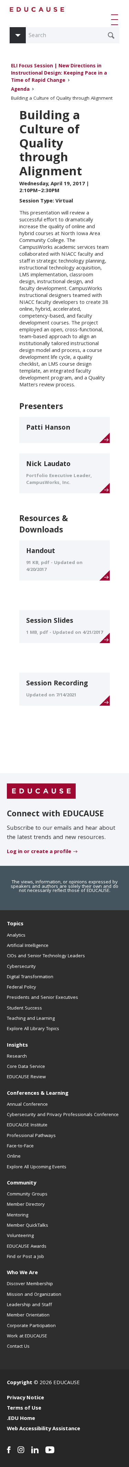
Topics (15, 924)
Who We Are (22, 1273)
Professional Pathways (31, 1136)
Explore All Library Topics (33, 1029)
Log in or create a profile (39, 852)
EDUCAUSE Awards (26, 1246)
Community (21, 1183)
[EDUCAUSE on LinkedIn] (35, 1449)
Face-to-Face (20, 1146)
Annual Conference (27, 1104)
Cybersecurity (21, 967)
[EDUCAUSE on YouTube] (50, 1449)
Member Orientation (28, 1315)
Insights (17, 1045)
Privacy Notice (25, 1398)
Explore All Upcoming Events (36, 1167)
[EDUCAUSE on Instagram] (21, 1449)
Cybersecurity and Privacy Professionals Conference (63, 1115)
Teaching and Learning (31, 1019)
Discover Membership (30, 1284)
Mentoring (17, 1215)
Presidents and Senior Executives (42, 998)
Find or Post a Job (25, 1257)
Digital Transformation (30, 977)
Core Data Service (26, 1067)
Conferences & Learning (37, 1093)
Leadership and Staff (29, 1305)
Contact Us (18, 1346)
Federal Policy (21, 987)
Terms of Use (24, 1408)
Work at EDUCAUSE (27, 1336)
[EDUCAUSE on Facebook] (9, 1449)
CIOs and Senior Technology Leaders (46, 956)
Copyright (19, 1383)
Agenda (20, 90)
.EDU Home (21, 1418)
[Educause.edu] (41, 791)
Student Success (24, 1008)
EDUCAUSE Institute (27, 1125)
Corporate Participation (31, 1326)
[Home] (37, 9)
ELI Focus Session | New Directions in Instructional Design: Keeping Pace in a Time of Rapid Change (59, 74)
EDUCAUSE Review (26, 1077)
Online (14, 1156)
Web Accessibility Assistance (43, 1429)
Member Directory (26, 1205)
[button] (115, 19)
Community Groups (27, 1194)
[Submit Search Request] (111, 35)
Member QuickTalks (27, 1225)
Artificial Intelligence (28, 946)
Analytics (16, 935)
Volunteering (20, 1236)
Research (17, 1056)
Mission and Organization (34, 1295)
